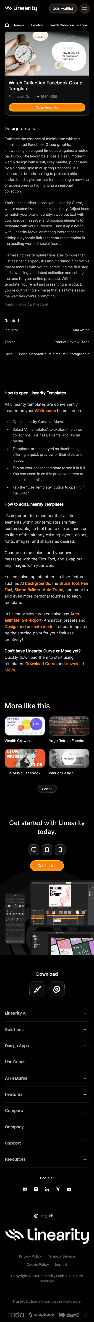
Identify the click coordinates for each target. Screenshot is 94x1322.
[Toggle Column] (85, 1013)
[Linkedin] (47, 1189)
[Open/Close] (84, 8)
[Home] (21, 8)
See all (47, 789)
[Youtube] (69, 1189)
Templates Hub (20, 25)
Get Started (47, 865)
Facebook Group (38, 25)
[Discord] (24, 1189)
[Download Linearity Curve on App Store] (37, 989)
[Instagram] (36, 1189)
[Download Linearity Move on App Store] (57, 989)
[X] (57, 1189)
